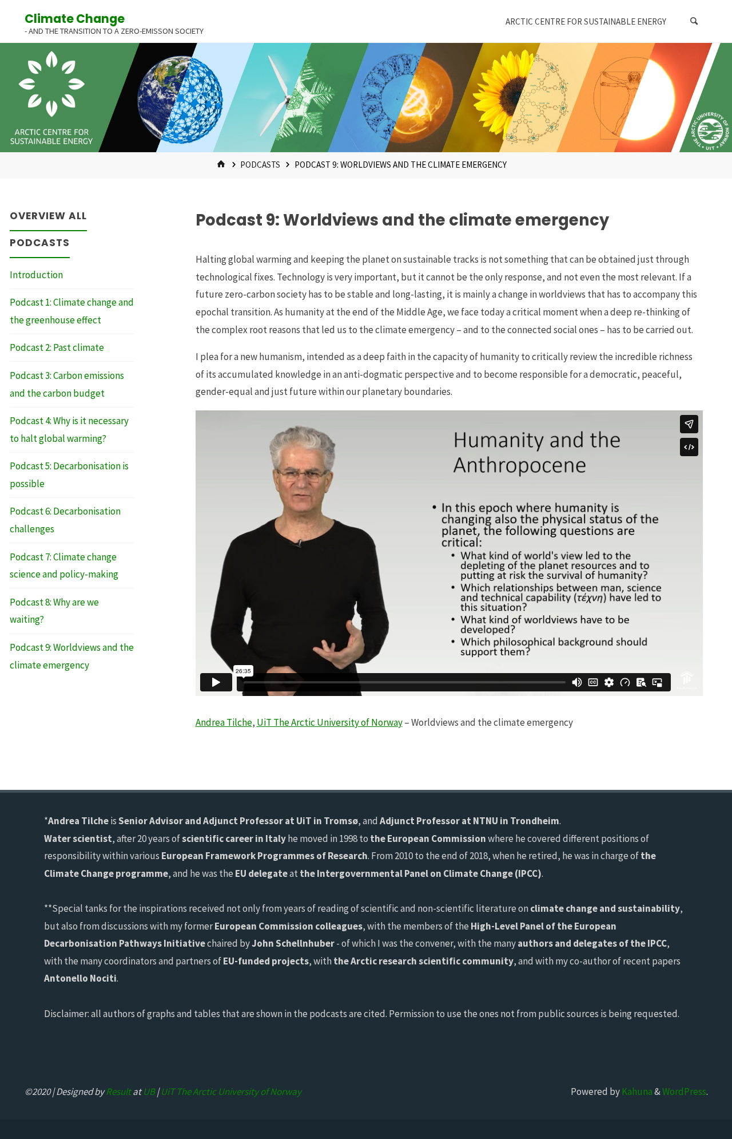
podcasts (260, 164)
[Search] (694, 21)
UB (149, 1091)
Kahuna (636, 1091)
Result (118, 1091)
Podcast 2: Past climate (57, 347)
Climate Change (75, 18)
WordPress (684, 1091)
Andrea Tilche (224, 722)
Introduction (36, 274)
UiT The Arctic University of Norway (330, 722)
